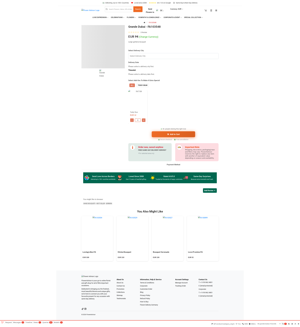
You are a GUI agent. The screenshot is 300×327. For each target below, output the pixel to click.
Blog (141, 292)
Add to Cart (175, 134)
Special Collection (192, 17)
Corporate (143, 286)
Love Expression (99, 17)
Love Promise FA (195, 252)
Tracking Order (180, 286)
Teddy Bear (142, 85)
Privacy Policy (145, 295)
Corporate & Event (172, 17)
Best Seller (100, 203)
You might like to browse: (93, 199)
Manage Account (181, 283)
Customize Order (146, 289)
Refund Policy (145, 298)
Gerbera (109, 203)
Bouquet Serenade (161, 252)
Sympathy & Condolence (149, 17)
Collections (121, 292)
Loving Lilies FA (89, 252)
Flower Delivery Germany (149, 305)
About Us (120, 283)
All (132, 85)
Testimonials (121, 298)
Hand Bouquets (89, 203)
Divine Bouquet (124, 252)
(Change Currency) (148, 37)
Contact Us (121, 286)
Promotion (120, 289)
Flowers (131, 17)
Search (138, 9)
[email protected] (206, 286)
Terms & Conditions (147, 283)
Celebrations (117, 17)
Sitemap (120, 295)
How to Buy (144, 302)
